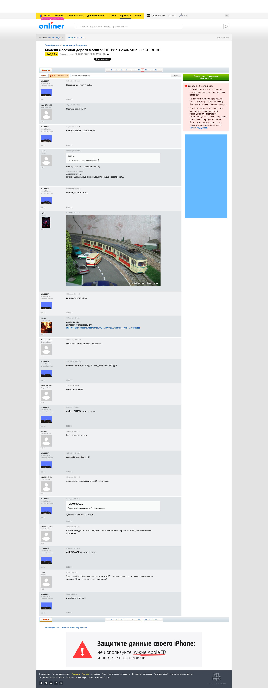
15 (153, 70)
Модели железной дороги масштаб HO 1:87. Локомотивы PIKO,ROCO (103, 50)
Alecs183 (44, 431)
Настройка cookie (103, 677)
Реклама (76, 674)
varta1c (43, 151)
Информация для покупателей (79, 677)
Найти (176, 75)
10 (136, 70)
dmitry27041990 (46, 105)
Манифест (95, 674)
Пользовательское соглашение (116, 674)
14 (149, 70)
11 (139, 70)
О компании (44, 674)
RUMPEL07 (45, 81)
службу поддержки (198, 127)
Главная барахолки (52, 45)
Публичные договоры (142, 674)
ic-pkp (43, 213)
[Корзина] (226, 26)
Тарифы (85, 674)
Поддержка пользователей (51, 677)
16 (156, 70)
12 (130, 70)
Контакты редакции (61, 674)
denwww (43, 318)
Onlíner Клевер (158, 15)
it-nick (43, 572)
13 (146, 70)
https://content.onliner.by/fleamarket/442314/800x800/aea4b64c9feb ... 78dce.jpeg (103, 328)
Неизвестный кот (47, 340)
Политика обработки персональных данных (173, 674)
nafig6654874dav (46, 477)
